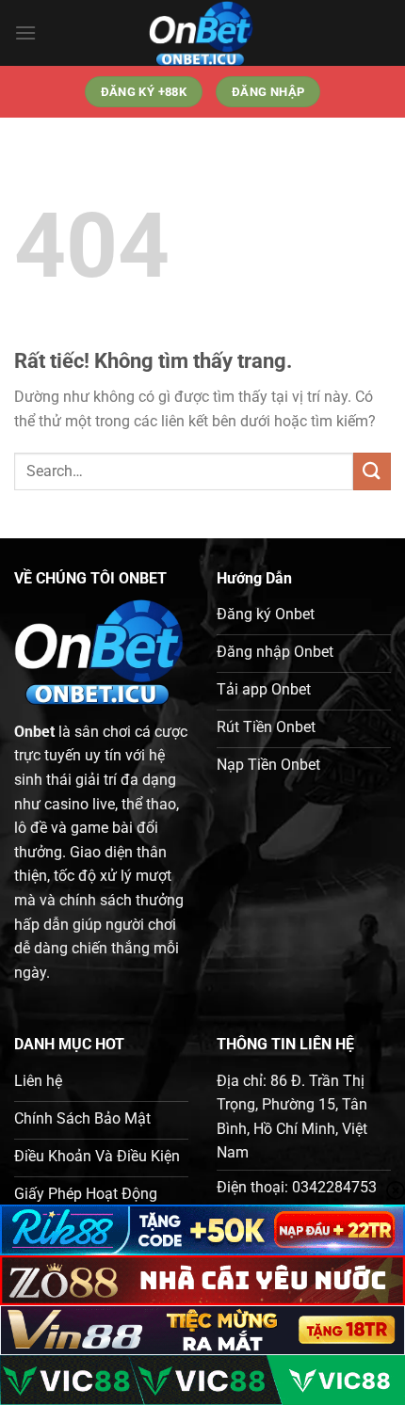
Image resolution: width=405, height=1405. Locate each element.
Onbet (34, 732)
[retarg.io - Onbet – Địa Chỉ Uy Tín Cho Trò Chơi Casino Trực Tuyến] (202, 33)
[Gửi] (372, 471)
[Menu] (25, 32)
